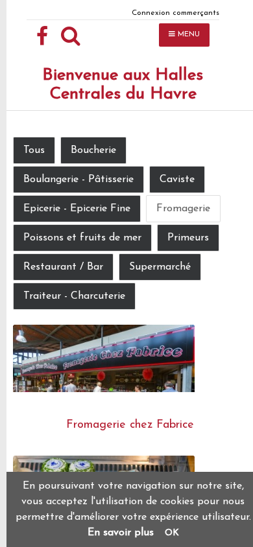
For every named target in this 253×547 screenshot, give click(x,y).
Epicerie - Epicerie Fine (76, 209)
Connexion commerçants (175, 13)
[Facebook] (42, 37)
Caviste (177, 179)
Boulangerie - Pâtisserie (78, 179)
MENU (187, 34)
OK (172, 533)
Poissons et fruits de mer (82, 238)
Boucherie (93, 150)
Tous (34, 150)
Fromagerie (183, 209)
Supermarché (160, 267)
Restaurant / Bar (63, 267)
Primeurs (188, 238)
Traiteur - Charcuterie (74, 296)
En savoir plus (121, 533)
